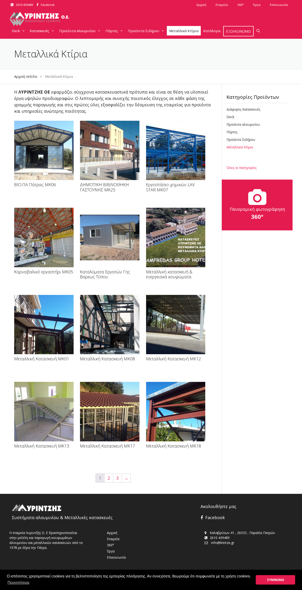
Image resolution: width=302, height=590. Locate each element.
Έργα (256, 5)
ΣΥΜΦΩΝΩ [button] (275, 580)
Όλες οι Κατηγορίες (241, 167)
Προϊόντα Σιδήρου (143, 30)
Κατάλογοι (212, 30)
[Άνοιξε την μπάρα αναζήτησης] (258, 30)
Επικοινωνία (279, 5)
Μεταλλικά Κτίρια (183, 30)
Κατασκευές (39, 30)
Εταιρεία (222, 5)
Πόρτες (111, 30)
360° (240, 5)
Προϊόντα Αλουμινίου (77, 30)
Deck (16, 30)
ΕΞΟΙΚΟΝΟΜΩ (238, 31)
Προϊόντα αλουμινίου (243, 124)
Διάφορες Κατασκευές (243, 109)
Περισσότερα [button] (18, 583)
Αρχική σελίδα (25, 76)
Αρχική (201, 5)
